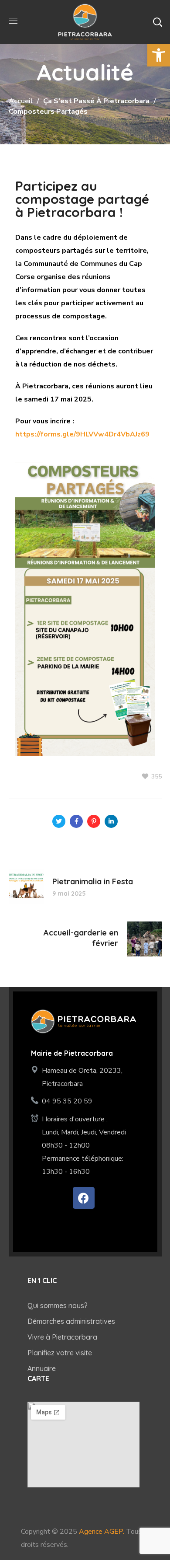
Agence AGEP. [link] (101, 1531)
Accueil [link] (21, 101)
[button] (157, 22)
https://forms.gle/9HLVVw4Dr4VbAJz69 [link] (82, 434)
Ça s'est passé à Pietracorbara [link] (96, 101)
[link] (158, 55)
